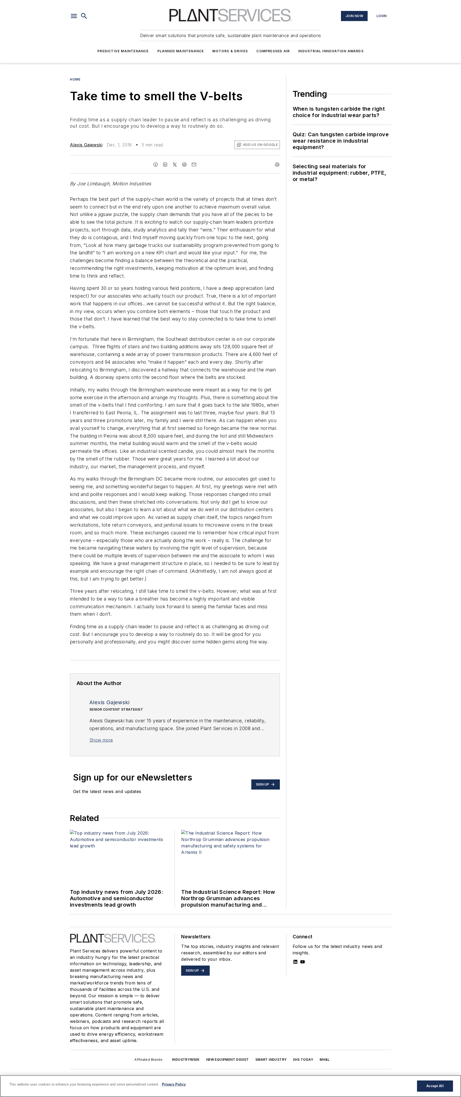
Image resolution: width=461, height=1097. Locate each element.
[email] (194, 164)
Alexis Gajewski (86, 144)
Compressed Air (273, 51)
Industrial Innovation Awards (331, 51)
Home (75, 79)
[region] (230, 1086)
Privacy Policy (174, 1084)
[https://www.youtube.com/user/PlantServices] (302, 961)
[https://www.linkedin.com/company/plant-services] (295, 961)
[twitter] (174, 164)
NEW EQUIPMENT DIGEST (227, 1060)
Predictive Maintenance (123, 51)
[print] (277, 164)
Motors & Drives (230, 51)
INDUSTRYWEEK (186, 1060)
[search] (84, 16)
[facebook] (155, 164)
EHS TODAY (303, 1060)
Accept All (434, 1086)
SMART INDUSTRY (271, 1060)
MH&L (325, 1060)
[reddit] (184, 164)
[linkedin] (165, 164)
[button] (74, 16)
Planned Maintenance (180, 51)
